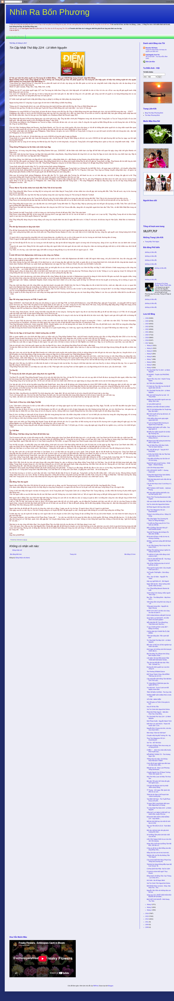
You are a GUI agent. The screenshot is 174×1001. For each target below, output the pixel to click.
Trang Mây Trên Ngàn (152, 241)
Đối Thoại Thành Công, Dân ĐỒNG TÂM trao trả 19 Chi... (158, 675)
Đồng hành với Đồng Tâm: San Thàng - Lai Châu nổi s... (159, 876)
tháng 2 (149, 907)
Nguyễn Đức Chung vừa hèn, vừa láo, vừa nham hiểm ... (159, 729)
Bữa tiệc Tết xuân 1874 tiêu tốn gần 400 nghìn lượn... (158, 782)
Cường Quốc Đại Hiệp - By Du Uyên (158, 869)
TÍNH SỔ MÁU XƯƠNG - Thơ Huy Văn (159, 692)
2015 (147, 916)
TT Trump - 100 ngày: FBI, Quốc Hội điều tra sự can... (158, 791)
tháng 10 (150, 351)
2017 (147, 343)
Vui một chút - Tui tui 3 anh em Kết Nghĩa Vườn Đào (158, 688)
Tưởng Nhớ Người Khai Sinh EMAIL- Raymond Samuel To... (159, 475)
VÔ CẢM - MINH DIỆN (154, 699)
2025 (147, 321)
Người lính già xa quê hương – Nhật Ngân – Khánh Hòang (158, 464)
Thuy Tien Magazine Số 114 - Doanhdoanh (156, 739)
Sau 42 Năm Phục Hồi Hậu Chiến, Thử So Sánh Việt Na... (158, 446)
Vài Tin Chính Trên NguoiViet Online (158, 883)
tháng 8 (149, 356)
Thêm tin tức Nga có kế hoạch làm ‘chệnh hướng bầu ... (158, 795)
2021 (147, 332)
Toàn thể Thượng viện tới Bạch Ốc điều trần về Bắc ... (158, 533)
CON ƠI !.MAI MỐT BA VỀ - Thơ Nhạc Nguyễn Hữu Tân (159, 559)
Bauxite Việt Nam (151, 48)
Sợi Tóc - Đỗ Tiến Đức (154, 743)
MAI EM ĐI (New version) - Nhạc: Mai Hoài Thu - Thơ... (159, 886)
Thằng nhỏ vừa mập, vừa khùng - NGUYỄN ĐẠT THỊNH (157, 759)
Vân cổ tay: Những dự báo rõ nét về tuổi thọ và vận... (158, 564)
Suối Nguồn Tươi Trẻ (153, 55)
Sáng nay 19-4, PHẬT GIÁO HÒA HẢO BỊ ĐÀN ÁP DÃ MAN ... (159, 895)
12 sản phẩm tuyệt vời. (154, 404)
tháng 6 (149, 362)
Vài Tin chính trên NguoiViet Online (158, 504)
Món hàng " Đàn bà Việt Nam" (156, 733)
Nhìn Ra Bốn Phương (49, 12)
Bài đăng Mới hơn (16, 554)
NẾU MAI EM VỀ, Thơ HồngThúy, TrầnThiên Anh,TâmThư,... (157, 623)
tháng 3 (149, 904)
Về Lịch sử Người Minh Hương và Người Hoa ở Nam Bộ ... (158, 423)
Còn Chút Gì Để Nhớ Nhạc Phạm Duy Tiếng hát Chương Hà (159, 860)
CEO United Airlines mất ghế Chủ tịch (159, 615)
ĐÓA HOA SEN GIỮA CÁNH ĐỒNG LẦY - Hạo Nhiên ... (158, 817)
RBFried (96, 986)
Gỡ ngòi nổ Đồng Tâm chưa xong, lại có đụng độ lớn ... (159, 746)
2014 (147, 919)
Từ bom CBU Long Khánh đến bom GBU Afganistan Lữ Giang (158, 804)
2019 (147, 337)
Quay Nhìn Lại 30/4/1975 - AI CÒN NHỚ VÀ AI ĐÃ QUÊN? (158, 618)
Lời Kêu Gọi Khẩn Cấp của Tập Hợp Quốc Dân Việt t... (158, 455)
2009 (147, 924)
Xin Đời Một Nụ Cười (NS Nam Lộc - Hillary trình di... (158, 437)
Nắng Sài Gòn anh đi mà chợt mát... (158, 852)
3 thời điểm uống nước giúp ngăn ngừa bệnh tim (157, 419)
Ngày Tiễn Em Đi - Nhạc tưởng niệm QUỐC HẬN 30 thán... (158, 584)
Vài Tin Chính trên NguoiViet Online (158, 709)
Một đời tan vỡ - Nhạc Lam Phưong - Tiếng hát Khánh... (158, 768)
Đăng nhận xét (17, 550)
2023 (147, 326)
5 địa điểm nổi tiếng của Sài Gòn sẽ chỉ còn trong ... (158, 459)
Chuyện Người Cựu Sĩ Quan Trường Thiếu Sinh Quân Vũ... (158, 773)
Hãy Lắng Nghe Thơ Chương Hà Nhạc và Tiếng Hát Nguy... (157, 519)
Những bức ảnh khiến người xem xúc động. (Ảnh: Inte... (159, 400)
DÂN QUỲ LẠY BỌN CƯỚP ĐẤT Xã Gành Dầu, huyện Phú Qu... (158, 813)
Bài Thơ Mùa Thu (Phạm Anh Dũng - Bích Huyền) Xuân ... (158, 654)
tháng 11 (150, 348)
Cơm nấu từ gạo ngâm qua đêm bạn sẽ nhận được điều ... (158, 764)
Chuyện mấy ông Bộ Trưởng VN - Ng (159, 735)
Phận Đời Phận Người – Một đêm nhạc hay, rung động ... (157, 713)
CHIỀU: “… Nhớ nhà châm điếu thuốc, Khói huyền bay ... (159, 750)
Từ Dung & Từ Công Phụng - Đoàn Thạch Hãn (163, 284)
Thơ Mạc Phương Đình (152, 115)
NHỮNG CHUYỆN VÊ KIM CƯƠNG (158, 407)
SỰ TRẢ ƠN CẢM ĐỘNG (155, 383)
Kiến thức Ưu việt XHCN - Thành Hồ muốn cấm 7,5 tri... (158, 724)
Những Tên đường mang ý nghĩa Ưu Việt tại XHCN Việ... (158, 551)
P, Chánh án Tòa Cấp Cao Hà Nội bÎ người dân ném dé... (158, 387)
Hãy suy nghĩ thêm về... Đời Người (158, 581)
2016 (147, 913)
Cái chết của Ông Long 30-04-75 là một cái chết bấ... (158, 524)
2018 (147, 340)
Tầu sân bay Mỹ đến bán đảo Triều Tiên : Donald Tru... (158, 663)
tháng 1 (149, 910)
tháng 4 (149, 367)
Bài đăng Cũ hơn (130, 554)
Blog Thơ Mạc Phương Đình (154, 113)
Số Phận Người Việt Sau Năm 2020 (158, 507)
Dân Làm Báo (150, 61)
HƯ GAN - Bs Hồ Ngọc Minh (156, 880)
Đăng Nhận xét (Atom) (23, 558)
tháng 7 (149, 359)
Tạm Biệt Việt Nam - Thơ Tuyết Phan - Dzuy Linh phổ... (159, 800)
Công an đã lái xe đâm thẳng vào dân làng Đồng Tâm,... (159, 849)
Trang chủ (73, 554)
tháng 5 (149, 365)
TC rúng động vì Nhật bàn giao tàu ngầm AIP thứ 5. (158, 684)
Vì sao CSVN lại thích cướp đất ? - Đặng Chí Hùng (158, 627)
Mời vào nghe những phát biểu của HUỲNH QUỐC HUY (158, 493)
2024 (147, 324)
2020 (147, 335)
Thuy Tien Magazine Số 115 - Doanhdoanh (156, 510)
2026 (147, 318)
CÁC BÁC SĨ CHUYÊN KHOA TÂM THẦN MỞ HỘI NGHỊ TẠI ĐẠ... (158, 659)
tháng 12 (150, 345)
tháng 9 (149, 354)
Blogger (110, 986)
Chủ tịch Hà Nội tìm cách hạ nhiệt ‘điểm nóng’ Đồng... (157, 786)
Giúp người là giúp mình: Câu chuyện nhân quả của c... (159, 568)
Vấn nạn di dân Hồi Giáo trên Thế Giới (159, 501)
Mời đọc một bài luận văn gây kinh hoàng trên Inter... (158, 831)
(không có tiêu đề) (151, 252)
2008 (147, 927)
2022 (147, 329)
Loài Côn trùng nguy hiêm (155, 467)
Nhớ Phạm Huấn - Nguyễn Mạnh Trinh (159, 721)
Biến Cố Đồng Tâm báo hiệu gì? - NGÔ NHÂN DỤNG (157, 528)
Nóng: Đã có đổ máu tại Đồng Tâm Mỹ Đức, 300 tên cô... (159, 844)
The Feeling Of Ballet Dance (156, 671)
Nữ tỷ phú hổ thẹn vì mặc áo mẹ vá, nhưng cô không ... (158, 537)
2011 (147, 922)
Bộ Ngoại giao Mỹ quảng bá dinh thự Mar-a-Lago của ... (158, 441)
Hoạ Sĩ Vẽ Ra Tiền (153, 706)
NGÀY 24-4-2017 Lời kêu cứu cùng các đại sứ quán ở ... (158, 611)
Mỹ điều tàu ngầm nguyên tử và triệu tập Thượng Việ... (158, 432)
